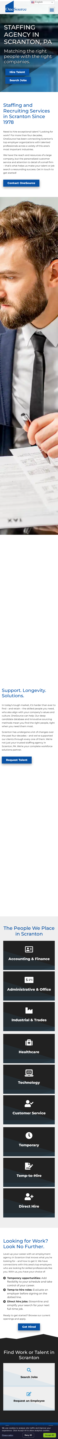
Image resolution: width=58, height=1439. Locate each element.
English (38, 2)
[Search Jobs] (29, 1370)
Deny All (28, 1435)
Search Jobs (29, 1377)
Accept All (49, 1435)
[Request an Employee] (29, 1394)
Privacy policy (7, 1435)
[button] (51, 10)
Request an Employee (29, 1400)
